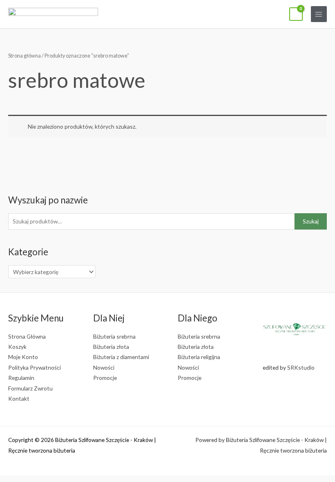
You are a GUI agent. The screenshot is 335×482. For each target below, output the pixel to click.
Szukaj (311, 221)
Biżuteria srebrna (114, 336)
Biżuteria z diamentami (121, 356)
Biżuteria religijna (199, 356)
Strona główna (24, 56)
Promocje (105, 377)
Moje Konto (23, 356)
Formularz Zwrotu (30, 388)
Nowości (103, 367)
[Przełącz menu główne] (319, 14)
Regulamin (21, 377)
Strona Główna (27, 336)
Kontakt (18, 398)
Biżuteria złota (111, 346)
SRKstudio (301, 367)
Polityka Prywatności (34, 367)
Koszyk (17, 346)
